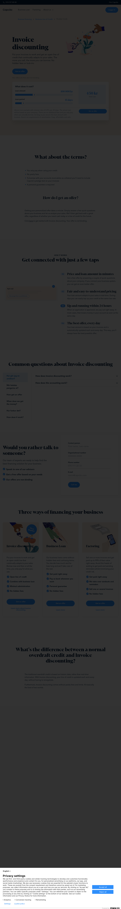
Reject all (102, 892)
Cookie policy (19, 904)
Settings (7, 904)
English (6, 871)
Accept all (103, 887)
